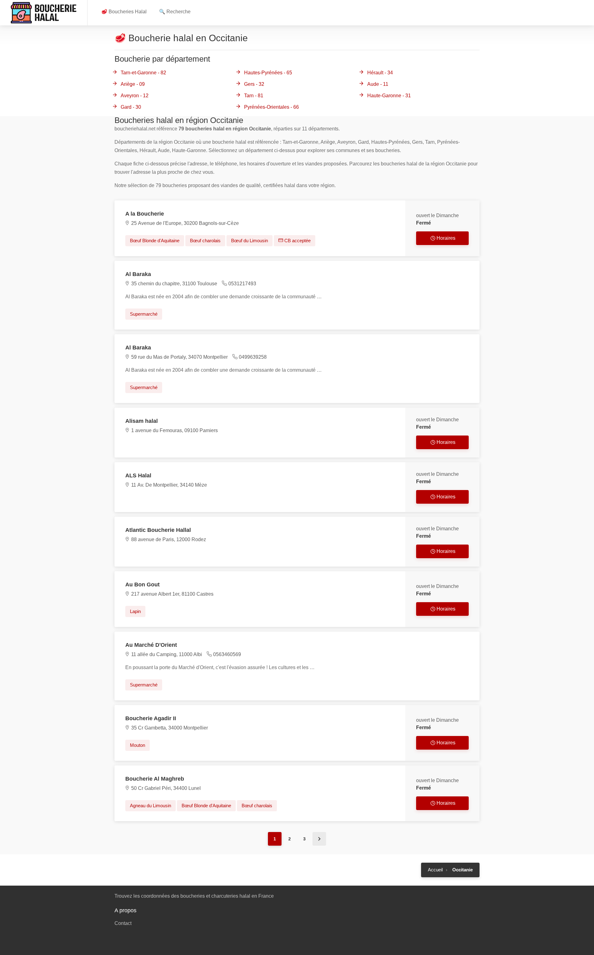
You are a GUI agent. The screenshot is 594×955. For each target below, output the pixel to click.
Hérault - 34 (380, 72)
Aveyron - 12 (134, 95)
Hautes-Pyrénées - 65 (268, 72)
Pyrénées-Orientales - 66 (271, 107)
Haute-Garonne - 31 (389, 95)
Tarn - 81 (253, 95)
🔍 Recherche (175, 11)
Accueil (435, 869)
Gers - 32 (254, 84)
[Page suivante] (319, 839)
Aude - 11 (377, 84)
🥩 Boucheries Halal (124, 11)
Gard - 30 (131, 107)
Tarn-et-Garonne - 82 (143, 72)
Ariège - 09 (133, 84)
